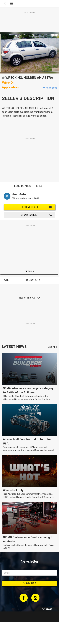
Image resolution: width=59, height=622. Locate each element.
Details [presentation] (29, 271)
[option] (29, 53)
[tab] (29, 272)
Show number (29, 214)
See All (51, 346)
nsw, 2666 (51, 87)
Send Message (29, 207)
